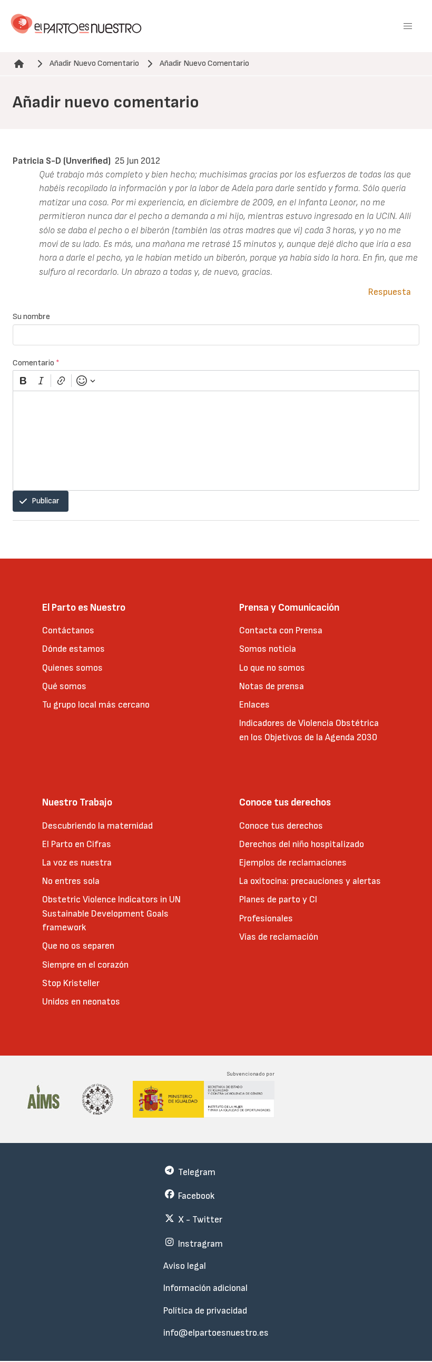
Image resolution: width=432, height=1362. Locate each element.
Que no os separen (78, 945)
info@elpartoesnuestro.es (216, 1332)
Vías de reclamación (278, 936)
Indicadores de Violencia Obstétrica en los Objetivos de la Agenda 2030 (309, 730)
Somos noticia (267, 648)
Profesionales (266, 918)
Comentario (36, 363)
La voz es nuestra (77, 862)
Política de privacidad (205, 1310)
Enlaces (254, 704)
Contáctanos (68, 630)
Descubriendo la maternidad (97, 825)
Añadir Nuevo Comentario (94, 63)
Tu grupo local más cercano (96, 704)
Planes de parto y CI (278, 899)
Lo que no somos (272, 667)
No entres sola (71, 881)
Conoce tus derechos (281, 825)
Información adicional (205, 1288)
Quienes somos (72, 667)
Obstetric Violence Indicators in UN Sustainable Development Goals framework (111, 913)
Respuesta (389, 291)
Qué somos (64, 686)
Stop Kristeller (71, 983)
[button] (407, 26)
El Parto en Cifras (76, 844)
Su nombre (31, 317)
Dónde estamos (73, 648)
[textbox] (216, 441)
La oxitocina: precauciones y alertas (310, 881)
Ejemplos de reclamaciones (293, 862)
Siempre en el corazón (85, 964)
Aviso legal (184, 1265)
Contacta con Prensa (280, 630)
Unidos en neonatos (81, 1001)
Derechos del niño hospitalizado (301, 844)
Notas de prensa (271, 686)
